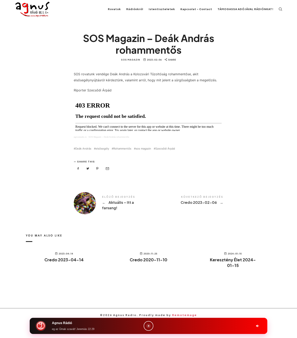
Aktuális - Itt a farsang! (111, 203)
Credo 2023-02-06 (185, 200)
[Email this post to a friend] (107, 168)
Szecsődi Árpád (165, 148)
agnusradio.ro (80, 137)
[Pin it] (97, 168)
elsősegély (102, 148)
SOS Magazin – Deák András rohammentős (108, 137)
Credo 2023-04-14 (64, 259)
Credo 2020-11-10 (148, 259)
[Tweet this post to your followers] (87, 168)
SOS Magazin (130, 59)
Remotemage (184, 315)
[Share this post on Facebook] (78, 168)
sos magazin (143, 148)
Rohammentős (122, 148)
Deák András (83, 148)
